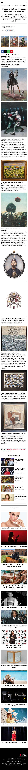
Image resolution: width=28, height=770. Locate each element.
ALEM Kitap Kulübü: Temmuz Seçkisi (14, 670)
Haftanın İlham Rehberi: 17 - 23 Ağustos (10, 477)
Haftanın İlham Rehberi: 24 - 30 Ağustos (14, 531)
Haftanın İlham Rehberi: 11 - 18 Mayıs (14, 512)
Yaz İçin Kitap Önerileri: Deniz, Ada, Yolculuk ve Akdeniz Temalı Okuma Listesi (14, 571)
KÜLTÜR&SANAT (10, 5)
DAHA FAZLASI (14, 508)
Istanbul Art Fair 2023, (19, 449)
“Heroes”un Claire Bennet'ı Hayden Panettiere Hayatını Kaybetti (14, 468)
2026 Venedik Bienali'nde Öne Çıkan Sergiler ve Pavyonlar (14, 550)
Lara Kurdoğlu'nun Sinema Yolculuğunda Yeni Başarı (14, 630)
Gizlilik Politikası (18, 758)
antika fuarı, (4, 451)
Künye (4, 760)
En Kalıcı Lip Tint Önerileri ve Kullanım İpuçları (11, 494)
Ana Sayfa (3, 5)
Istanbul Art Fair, (10, 449)
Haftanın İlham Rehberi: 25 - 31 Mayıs (14, 727)
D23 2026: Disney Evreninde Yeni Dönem (10, 459)
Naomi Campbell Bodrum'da (8, 485)
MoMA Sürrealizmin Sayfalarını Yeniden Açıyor (14, 650)
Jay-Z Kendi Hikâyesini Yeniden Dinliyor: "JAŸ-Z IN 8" (14, 610)
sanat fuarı (10, 451)
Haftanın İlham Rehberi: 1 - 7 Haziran (14, 592)
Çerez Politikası (11, 758)
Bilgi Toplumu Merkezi (20, 760)
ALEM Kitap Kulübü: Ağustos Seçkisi (14, 708)
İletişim (8, 760)
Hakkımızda (12, 760)
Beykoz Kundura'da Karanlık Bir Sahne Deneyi (14, 688)
